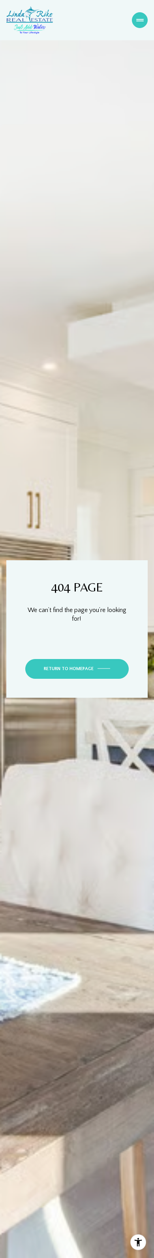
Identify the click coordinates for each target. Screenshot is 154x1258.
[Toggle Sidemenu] (140, 20)
